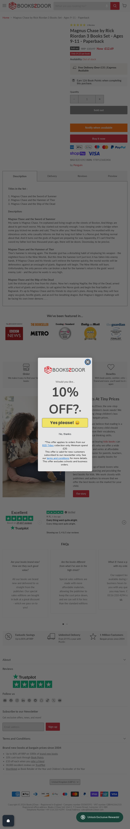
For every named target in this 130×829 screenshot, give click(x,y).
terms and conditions (58, 458)
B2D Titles (48, 445)
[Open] (8, 820)
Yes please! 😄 (65, 422)
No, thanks (65, 434)
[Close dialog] (88, 362)
